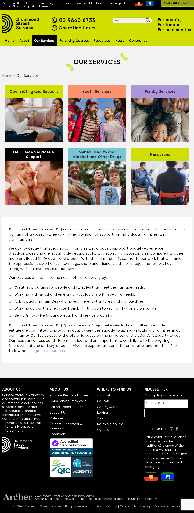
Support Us (58, 412)
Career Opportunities (66, 407)
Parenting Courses (74, 41)
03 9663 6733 (77, 20)
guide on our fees (50, 351)
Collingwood (107, 407)
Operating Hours (76, 27)
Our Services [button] (44, 41)
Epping (102, 412)
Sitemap (145, 506)
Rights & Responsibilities (69, 395)
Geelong (103, 418)
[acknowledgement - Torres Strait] (149, 5)
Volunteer (57, 418)
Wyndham (104, 430)
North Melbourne (110, 424)
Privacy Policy (106, 506)
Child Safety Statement (68, 401)
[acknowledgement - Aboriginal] (138, 5)
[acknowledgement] (132, 5)
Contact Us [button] (138, 41)
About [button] (24, 41)
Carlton (103, 401)
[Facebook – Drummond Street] (177, 429)
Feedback (57, 434)
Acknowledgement (167, 506)
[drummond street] (26, 23)
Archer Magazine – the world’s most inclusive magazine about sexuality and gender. (96, 499)
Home (9, 41)
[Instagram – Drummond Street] (171, 429)
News (119, 41)
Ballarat (103, 395)
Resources (102, 41)
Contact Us (128, 506)
